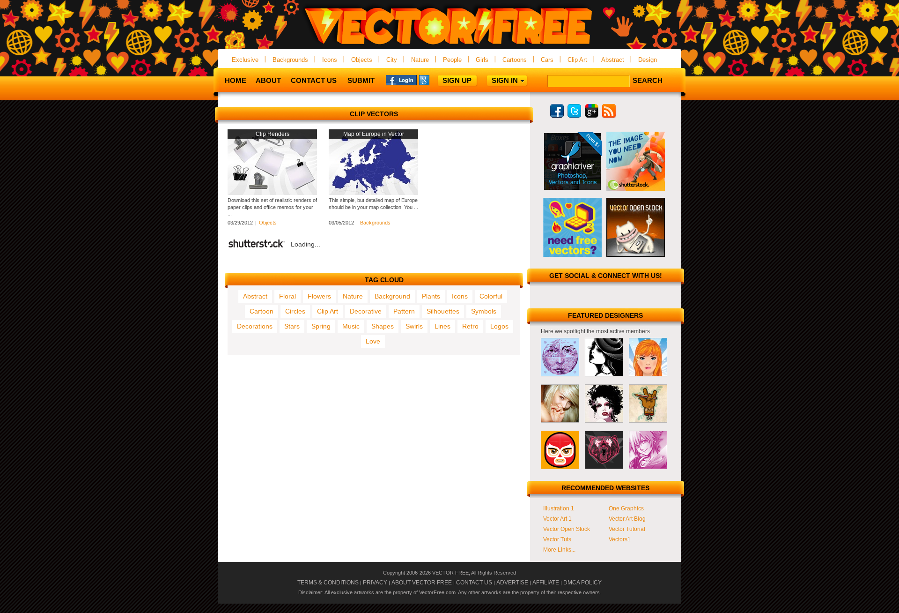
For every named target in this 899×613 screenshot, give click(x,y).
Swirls (414, 326)
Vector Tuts (557, 539)
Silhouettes (443, 311)
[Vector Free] (449, 45)
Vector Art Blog (627, 519)
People (452, 59)
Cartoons (514, 59)
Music (351, 326)
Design (647, 59)
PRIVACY (375, 582)
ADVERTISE (512, 582)
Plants (431, 296)
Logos (499, 326)
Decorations (255, 326)
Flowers (319, 296)
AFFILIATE (545, 582)
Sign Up (457, 80)
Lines (442, 326)
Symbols (483, 311)
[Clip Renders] (272, 193)
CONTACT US (474, 582)
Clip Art (577, 59)
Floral (287, 296)
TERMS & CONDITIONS (328, 582)
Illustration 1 (558, 508)
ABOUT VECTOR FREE (421, 582)
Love (373, 341)
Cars (547, 59)
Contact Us (314, 80)
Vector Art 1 (557, 519)
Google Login (434, 79)
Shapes (382, 326)
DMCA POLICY (582, 582)
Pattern (404, 311)
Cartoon (261, 311)
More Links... (559, 549)
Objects (361, 59)
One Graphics (626, 508)
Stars (292, 326)
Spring (321, 326)
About (268, 80)
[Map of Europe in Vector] (373, 193)
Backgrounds (290, 59)
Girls (482, 59)
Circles (295, 311)
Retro (470, 326)
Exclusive (245, 59)
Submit (361, 80)
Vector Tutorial (627, 529)
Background (392, 296)
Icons (329, 59)
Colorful (490, 296)
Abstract (612, 59)
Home (235, 80)
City (391, 59)
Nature (420, 59)
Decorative (366, 311)
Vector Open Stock (566, 529)
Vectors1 (620, 539)
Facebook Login (401, 79)
